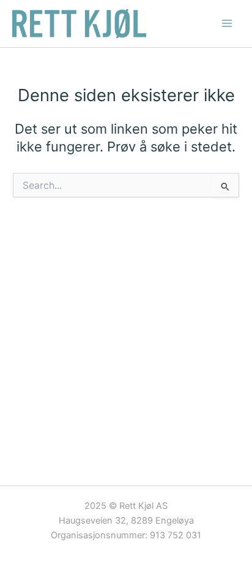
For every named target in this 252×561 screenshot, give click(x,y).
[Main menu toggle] (227, 23)
